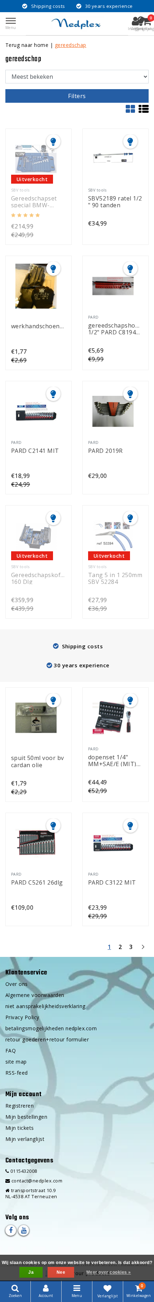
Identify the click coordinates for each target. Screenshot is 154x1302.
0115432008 (23, 1171)
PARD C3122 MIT (112, 882)
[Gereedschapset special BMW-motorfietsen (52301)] (36, 159)
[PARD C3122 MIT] (113, 843)
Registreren (19, 1105)
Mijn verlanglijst (24, 1139)
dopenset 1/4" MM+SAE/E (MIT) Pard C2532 (112, 760)
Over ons (16, 984)
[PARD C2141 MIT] (36, 411)
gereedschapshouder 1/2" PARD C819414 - (115, 328)
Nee (61, 1272)
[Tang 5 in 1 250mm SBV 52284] (113, 535)
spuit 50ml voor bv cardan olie (37, 761)
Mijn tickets (19, 1127)
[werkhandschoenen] (36, 286)
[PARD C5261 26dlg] (36, 843)
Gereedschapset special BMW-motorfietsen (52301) (34, 201)
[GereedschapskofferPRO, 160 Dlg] (36, 535)
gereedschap (70, 45)
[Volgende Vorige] (143, 950)
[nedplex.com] (77, 23)
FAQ (10, 1050)
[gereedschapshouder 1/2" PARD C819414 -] (113, 286)
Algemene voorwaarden (34, 995)
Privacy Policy (22, 1017)
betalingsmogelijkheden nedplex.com (51, 1028)
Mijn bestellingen (26, 1116)
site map (16, 1061)
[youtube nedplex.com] (23, 1230)
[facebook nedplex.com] (10, 1230)
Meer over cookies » (108, 1272)
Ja (31, 1272)
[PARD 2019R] (113, 411)
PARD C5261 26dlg (37, 882)
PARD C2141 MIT (35, 451)
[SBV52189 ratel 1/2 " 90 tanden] (113, 159)
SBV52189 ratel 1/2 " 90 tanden (115, 201)
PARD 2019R (105, 451)
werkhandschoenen (38, 326)
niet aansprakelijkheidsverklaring (45, 1006)
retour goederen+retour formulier (47, 1039)
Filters (77, 96)
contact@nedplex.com (36, 1181)
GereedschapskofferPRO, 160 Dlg (38, 578)
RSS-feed (16, 1072)
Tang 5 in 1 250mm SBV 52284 (115, 578)
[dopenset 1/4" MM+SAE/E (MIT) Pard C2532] (113, 717)
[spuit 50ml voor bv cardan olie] (36, 717)
